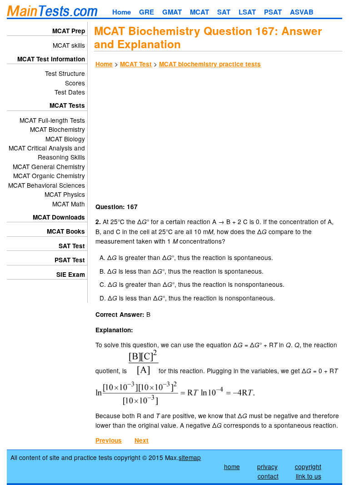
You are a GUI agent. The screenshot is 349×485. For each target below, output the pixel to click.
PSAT (273, 12)
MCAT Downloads (59, 217)
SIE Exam (70, 274)
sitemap (190, 457)
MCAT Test (136, 64)
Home (121, 12)
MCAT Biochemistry (57, 129)
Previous (108, 440)
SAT (223, 12)
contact (268, 475)
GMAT (172, 12)
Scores (75, 82)
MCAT (199, 12)
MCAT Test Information (51, 59)
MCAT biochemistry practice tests (210, 64)
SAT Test (72, 245)
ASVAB (302, 12)
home (232, 466)
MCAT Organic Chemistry (49, 175)
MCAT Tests (67, 105)
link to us (308, 475)
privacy (267, 466)
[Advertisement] (218, 136)
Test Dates (70, 91)
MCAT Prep (68, 30)
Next (142, 440)
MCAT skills (69, 45)
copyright (308, 466)
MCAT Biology (65, 138)
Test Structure (65, 73)
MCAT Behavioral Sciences (46, 185)
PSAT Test (70, 259)
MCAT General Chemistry (49, 166)
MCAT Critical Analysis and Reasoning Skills (47, 152)
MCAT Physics (65, 194)
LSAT (247, 12)
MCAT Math (68, 203)
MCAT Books (66, 231)
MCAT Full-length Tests (52, 120)
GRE (146, 12)
